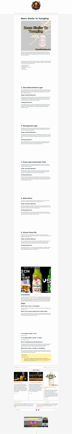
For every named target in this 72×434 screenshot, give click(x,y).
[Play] (45, 424)
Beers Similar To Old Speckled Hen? (23, 367)
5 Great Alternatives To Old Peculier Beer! (51, 367)
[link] (25, 418)
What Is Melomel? (18, 382)
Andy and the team (41, 403)
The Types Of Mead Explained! (35, 382)
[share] (40, 417)
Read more (15, 393)
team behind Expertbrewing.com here (42, 360)
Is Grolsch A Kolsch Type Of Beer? (50, 388)
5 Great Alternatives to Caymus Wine (29, 427)
